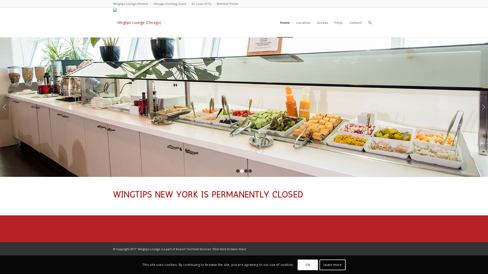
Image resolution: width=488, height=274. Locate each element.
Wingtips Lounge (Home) (130, 4)
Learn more (333, 264)
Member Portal (227, 4)
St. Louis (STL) (201, 4)
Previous (4, 107)
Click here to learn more (229, 249)
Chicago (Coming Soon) (169, 4)
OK (308, 264)
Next (483, 107)
